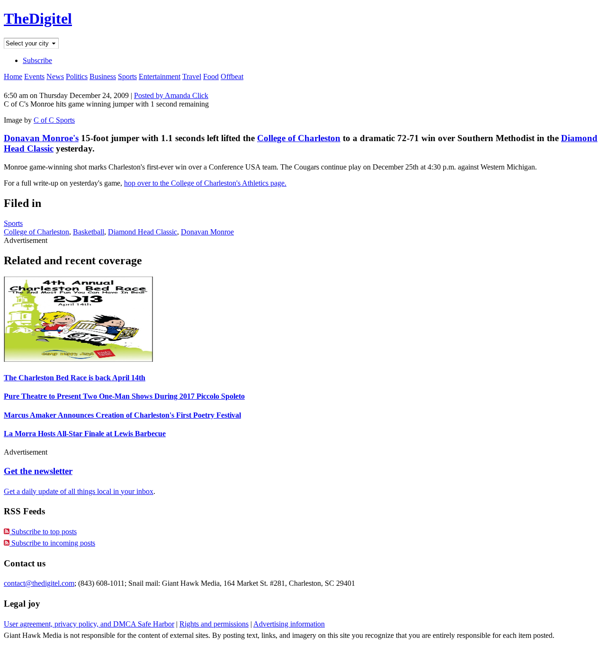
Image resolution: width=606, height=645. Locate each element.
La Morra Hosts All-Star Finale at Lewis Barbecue (85, 434)
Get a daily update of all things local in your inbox (78, 491)
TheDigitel (38, 18)
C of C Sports (54, 120)
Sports (127, 76)
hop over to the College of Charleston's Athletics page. (205, 183)
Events (34, 76)
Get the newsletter (38, 471)
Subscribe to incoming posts (52, 543)
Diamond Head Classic (142, 232)
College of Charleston (298, 138)
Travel (191, 76)
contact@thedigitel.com (39, 583)
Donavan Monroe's (41, 138)
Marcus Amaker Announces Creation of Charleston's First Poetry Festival (122, 415)
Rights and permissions (214, 624)
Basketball (88, 232)
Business (102, 76)
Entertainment (159, 76)
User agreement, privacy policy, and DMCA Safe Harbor (89, 624)
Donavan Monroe (207, 232)
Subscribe (37, 60)
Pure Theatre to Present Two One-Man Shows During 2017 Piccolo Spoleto (124, 396)
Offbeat (232, 76)
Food (211, 76)
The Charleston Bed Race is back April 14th (74, 378)
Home (13, 76)
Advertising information (289, 624)
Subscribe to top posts (43, 532)
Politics (77, 76)
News (55, 76)
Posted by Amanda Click (171, 95)
